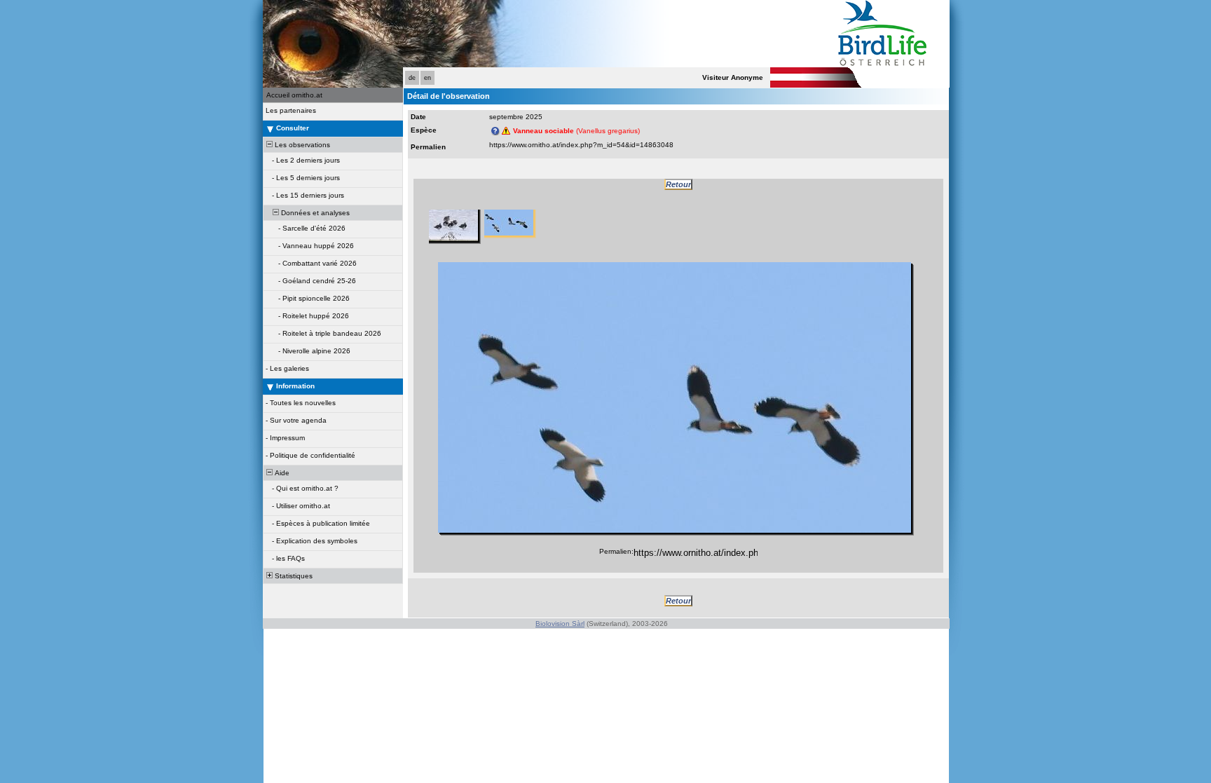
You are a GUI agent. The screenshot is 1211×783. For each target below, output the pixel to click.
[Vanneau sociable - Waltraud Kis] (674, 397)
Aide (281, 473)
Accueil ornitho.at (294, 95)
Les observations (301, 145)
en (427, 77)
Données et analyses (314, 213)
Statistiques (293, 576)
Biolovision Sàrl (559, 623)
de (412, 77)
